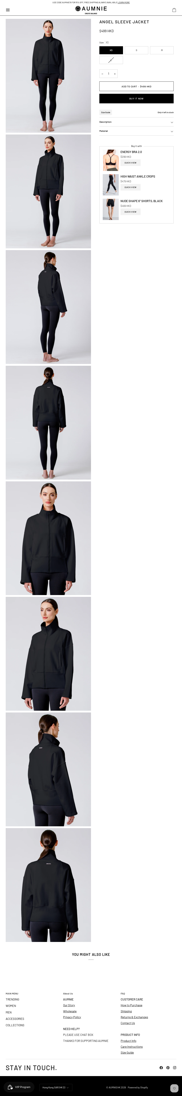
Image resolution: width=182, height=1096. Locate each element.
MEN (9, 1012)
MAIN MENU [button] (12, 993)
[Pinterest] (168, 1067)
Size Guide (105, 112)
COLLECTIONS (15, 1025)
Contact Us (128, 1023)
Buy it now (136, 98)
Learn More (124, 2)
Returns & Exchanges (134, 1017)
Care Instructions (132, 1046)
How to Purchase (131, 1005)
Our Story (69, 1005)
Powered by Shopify (138, 1087)
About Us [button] (68, 993)
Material (103, 130)
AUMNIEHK (114, 1087)
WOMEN (11, 1005)
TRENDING (12, 999)
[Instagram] (174, 1067)
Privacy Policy (72, 1017)
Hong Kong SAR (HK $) (53, 1087)
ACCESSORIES (15, 1018)
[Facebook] (161, 1067)
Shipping (126, 1011)
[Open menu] (11, 10)
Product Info (128, 1040)
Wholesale (70, 1011)
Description (105, 121)
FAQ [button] (123, 993)
